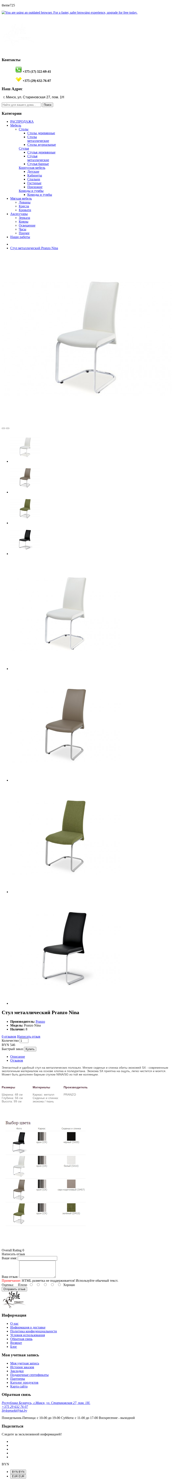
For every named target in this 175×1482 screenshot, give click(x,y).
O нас (14, 1323)
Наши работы (20, 237)
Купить (30, 1049)
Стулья (24, 148)
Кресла (24, 206)
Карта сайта (19, 1386)
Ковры (23, 221)
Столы (23, 129)
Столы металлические (38, 139)
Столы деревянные (41, 133)
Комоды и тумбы (31, 191)
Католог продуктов (24, 1382)
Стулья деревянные (41, 152)
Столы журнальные (41, 144)
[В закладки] (7, 428)
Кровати (25, 210)
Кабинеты (34, 175)
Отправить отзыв (14, 1289)
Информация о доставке (27, 1327)
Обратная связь (21, 1339)
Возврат (16, 1343)
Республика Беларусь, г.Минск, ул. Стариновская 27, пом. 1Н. (46, 1403)
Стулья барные (38, 164)
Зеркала (24, 218)
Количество (10, 1040)
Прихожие (34, 187)
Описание (17, 1056)
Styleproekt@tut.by (14, 1410)
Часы (22, 229)
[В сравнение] (3, 428)
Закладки (17, 1371)
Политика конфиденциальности (33, 1331)
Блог (13, 1346)
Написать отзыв (28, 1036)
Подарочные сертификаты (29, 1375)
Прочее (24, 233)
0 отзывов (9, 1036)
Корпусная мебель (32, 167)
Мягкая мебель (21, 198)
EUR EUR (18, 1476)
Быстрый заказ (12, 1049)
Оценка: (8, 1285)
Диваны (25, 202)
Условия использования (27, 1335)
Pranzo (40, 1021)
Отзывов (16, 1060)
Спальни (33, 179)
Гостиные (34, 183)
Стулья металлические (38, 158)
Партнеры (17, 1378)
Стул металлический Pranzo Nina (34, 248)
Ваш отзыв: (10, 1277)
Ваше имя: (9, 1258)
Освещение (27, 225)
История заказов (22, 1367)
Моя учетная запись (24, 1363)
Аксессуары (19, 214)
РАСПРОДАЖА (22, 121)
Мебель (15, 125)
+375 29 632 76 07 (15, 1406)
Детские (33, 171)
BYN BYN (18, 1471)
